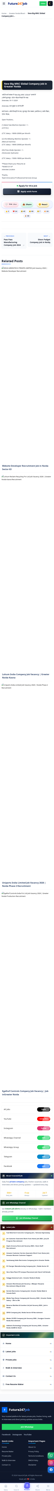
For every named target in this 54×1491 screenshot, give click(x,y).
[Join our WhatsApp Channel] (51, 1456)
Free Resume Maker (28, 1384)
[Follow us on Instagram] (51, 1463)
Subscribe (44, 1119)
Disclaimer (32, 1465)
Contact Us (28, 1376)
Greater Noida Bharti (17, 13)
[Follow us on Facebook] (51, 1470)
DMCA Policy (33, 1460)
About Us (32, 1447)
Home (4, 13)
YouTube (27, 1434)
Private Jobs (28, 1359)
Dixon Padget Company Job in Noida (40, 239)
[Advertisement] (27, 48)
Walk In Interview (28, 1367)
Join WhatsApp (27, 1427)
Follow (43, 3)
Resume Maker (8, 1451)
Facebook (6, 1434)
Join (43, 1138)
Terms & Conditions (36, 1456)
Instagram (17, 1434)
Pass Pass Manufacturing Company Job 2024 (12, 240)
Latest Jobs (28, 1351)
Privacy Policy (33, 1451)
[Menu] (3, 3)
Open (43, 1109)
